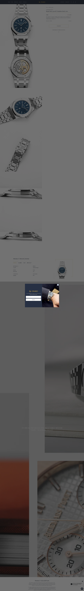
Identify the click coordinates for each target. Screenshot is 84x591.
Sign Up (33, 299)
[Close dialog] (58, 285)
